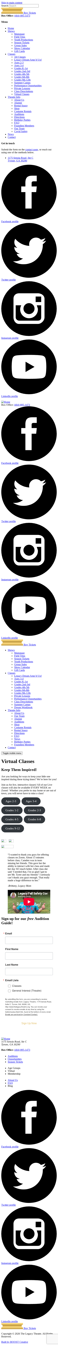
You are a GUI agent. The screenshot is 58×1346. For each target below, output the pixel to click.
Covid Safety (21, 131)
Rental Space (21, 105)
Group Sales (20, 45)
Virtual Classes (21, 94)
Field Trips (19, 36)
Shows (11, 31)
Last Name (11, 964)
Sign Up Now (29, 1023)
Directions (19, 117)
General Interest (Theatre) (26, 990)
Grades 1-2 (11, 810)
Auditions (19, 114)
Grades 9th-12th (22, 79)
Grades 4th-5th (21, 74)
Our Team (19, 128)
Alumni (18, 102)
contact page (31, 149)
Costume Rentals (22, 111)
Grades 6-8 (34, 819)
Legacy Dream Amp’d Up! (28, 59)
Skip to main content (11, 2)
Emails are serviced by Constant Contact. (21, 1014)
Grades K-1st (21, 68)
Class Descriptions (23, 91)
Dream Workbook (23, 707)
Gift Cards (19, 51)
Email (8, 933)
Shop (16, 108)
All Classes (20, 57)
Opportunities (15, 1059)
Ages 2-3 (19, 62)
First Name (11, 949)
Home (11, 28)
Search (4, 5)
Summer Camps (22, 82)
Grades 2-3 (34, 810)
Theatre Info (14, 97)
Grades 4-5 (11, 819)
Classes (11, 54)
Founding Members (24, 125)
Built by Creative (14, 1342)
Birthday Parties (22, 120)
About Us (19, 100)
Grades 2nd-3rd (22, 71)
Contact (12, 137)
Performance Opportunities (28, 85)
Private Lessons (22, 88)
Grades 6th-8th (21, 77)
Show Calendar (22, 48)
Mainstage (19, 34)
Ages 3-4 (19, 65)
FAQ (16, 122)
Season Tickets (21, 42)
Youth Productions (23, 39)
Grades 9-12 (12, 828)
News (11, 134)
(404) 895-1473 (22, 15)
